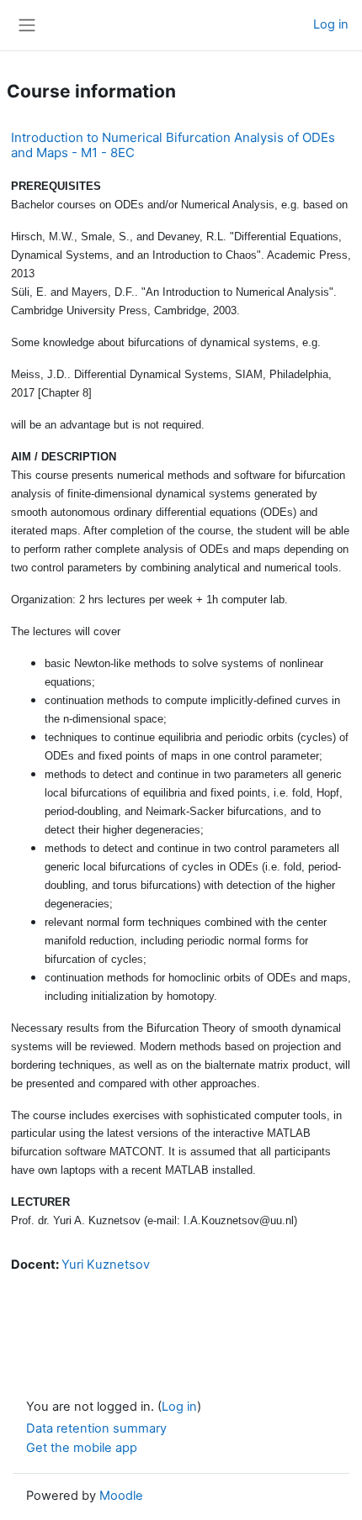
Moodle (121, 1495)
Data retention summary (96, 1428)
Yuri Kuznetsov (105, 1264)
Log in (331, 24)
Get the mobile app (81, 1447)
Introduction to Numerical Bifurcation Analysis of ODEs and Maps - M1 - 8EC (173, 144)
